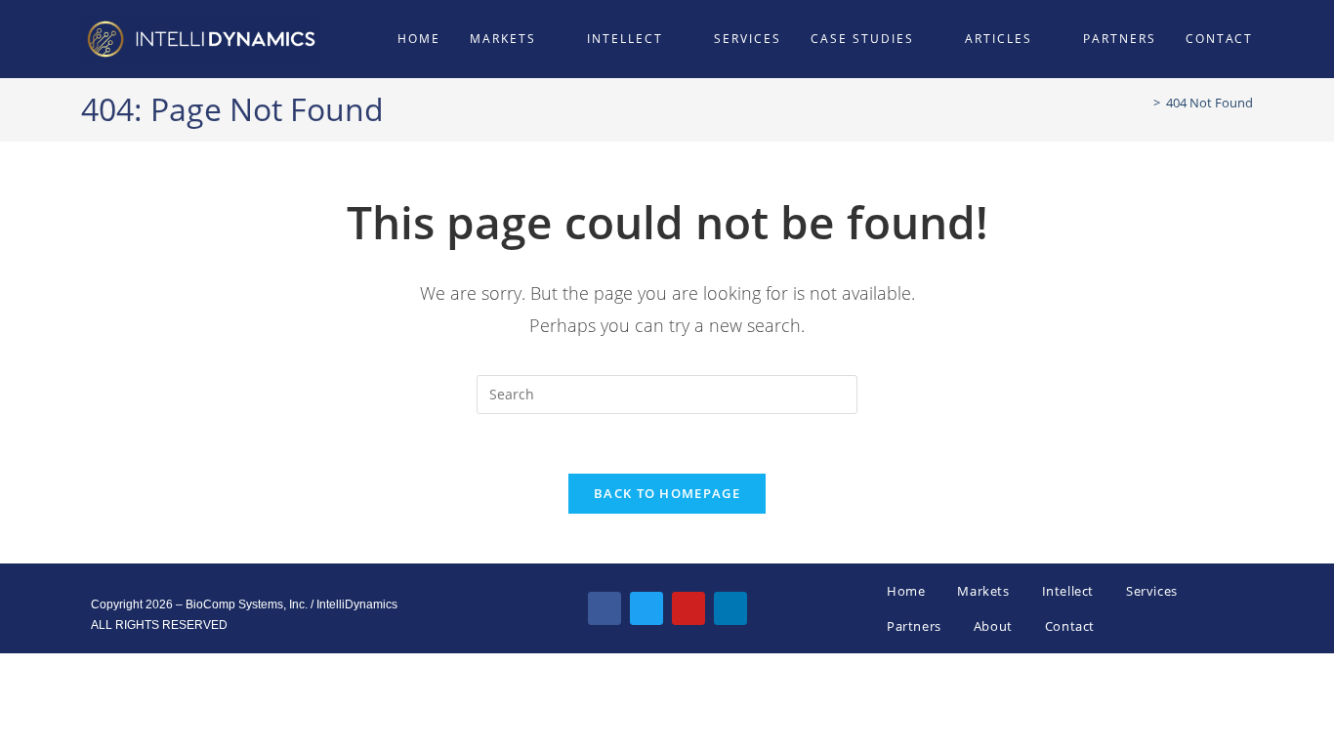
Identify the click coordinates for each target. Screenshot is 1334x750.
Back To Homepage (667, 493)
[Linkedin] (730, 608)
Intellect (1068, 591)
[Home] (1142, 102)
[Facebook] (604, 608)
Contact (1070, 626)
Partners (914, 626)
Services (1152, 591)
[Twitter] (646, 608)
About (993, 626)
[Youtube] (688, 608)
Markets (983, 591)
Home (906, 591)
